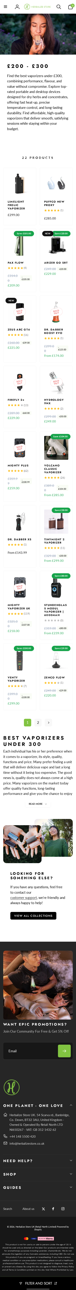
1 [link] (28, 722)
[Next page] (48, 723)
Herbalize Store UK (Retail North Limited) (36, 1226)
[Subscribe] (64, 1051)
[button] (5, 6)
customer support (23, 897)
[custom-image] (11, 1094)
